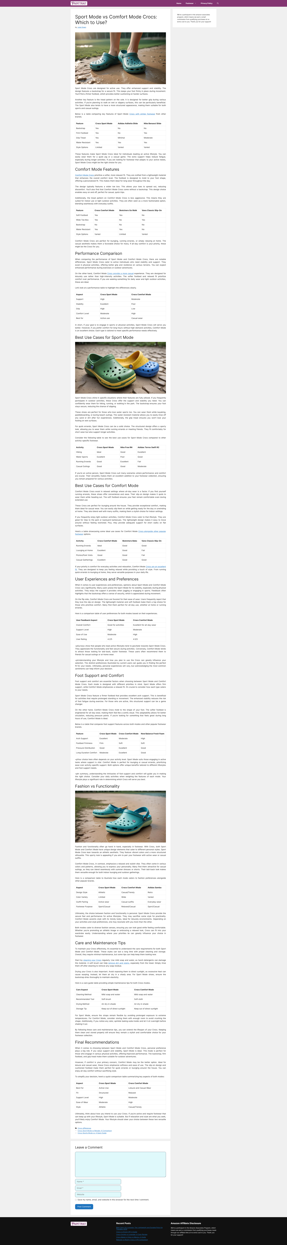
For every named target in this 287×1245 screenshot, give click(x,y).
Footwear (190, 3)
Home (178, 3)
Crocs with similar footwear (142, 114)
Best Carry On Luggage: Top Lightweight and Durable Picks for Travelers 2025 (139, 1228)
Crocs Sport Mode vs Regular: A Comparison (95, 1131)
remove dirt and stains (118, 963)
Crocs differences (84, 1128)
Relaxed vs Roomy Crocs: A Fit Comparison (132, 1240)
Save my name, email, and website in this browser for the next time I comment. (113, 1200)
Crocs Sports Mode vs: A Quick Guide (92, 1133)
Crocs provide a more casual (120, 273)
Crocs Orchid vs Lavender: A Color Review (131, 1234)
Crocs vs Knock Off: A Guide (126, 1232)
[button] (218, 3)
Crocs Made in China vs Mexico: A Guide (131, 1237)
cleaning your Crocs (92, 960)
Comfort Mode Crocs (84, 175)
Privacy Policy (206, 3)
